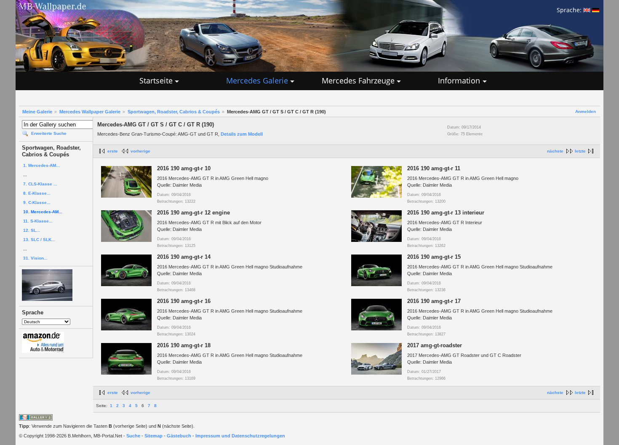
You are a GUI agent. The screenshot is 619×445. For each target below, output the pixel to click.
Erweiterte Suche (49, 133)
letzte (580, 151)
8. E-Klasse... (37, 193)
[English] (586, 10)
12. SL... (31, 230)
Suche (133, 435)
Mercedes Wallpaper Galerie (89, 111)
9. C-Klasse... (37, 202)
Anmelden (585, 111)
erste (112, 151)
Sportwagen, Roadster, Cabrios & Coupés (174, 111)
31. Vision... (35, 258)
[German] (595, 10)
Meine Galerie (37, 111)
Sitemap (153, 435)
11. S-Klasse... (38, 221)
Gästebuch (179, 435)
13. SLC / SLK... (39, 239)
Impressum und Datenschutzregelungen (240, 435)
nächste (555, 151)
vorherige (140, 151)
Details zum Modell (242, 134)
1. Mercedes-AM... (41, 165)
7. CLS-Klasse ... (40, 184)
